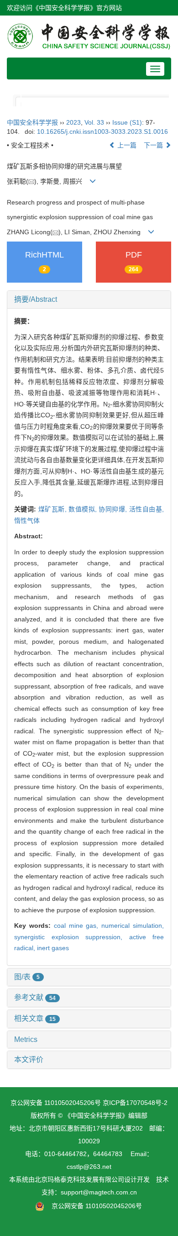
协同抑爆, (114, 509)
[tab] (89, 299)
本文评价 (28, 1059)
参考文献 (35, 997)
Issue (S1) (127, 122)
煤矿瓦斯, (53, 509)
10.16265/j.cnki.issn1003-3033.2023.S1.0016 (102, 131)
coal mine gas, (78, 925)
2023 (73, 122)
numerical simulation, (132, 925)
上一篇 (125, 145)
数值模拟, (83, 509)
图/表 (27, 977)
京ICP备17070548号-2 (135, 1102)
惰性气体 (27, 520)
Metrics (25, 1039)
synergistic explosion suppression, (71, 937)
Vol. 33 (94, 122)
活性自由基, (146, 509)
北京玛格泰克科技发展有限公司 (79, 1179)
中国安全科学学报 (32, 122)
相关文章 (35, 1018)
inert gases (53, 948)
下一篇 (154, 145)
